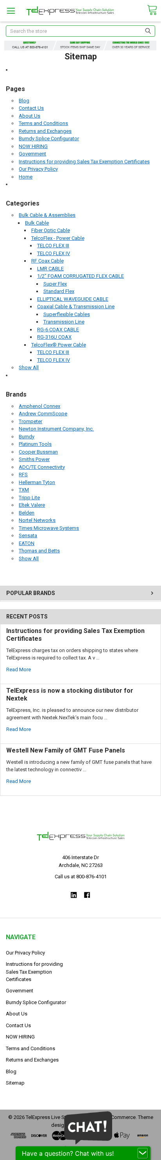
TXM (24, 490)
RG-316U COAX (54, 337)
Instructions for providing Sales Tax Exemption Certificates (84, 161)
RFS (23, 474)
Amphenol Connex (39, 406)
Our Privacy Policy (38, 169)
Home (25, 177)
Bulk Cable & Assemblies (47, 215)
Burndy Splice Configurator (49, 138)
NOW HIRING (33, 146)
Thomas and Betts (39, 551)
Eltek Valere (32, 505)
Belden (26, 513)
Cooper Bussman (38, 452)
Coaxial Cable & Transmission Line (75, 306)
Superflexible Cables (66, 314)
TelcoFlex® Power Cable (58, 345)
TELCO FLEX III (53, 245)
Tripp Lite (29, 497)
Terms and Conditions (43, 123)
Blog (24, 101)
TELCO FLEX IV (53, 253)
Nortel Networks (37, 520)
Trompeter (30, 421)
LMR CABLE (50, 269)
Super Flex (55, 284)
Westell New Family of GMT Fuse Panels (65, 750)
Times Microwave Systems (49, 528)
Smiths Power (34, 459)
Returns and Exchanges (45, 131)
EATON (26, 543)
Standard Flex (58, 291)
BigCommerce (120, 1117)
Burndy (26, 437)
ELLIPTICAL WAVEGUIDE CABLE (72, 299)
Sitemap (15, 1083)
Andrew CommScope (43, 413)
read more (18, 669)
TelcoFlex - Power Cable (57, 238)
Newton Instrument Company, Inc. (56, 429)
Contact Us (31, 108)
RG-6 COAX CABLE (58, 329)
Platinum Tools (35, 444)
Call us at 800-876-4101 (81, 876)
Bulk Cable (37, 223)
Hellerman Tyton (37, 482)
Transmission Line (63, 322)
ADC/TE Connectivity (42, 467)
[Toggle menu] (10, 10)
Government (32, 154)
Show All (29, 367)
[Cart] (152, 10)
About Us (29, 116)
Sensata (28, 535)
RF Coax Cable (47, 261)
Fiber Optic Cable (50, 230)
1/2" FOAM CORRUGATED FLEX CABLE (80, 276)
